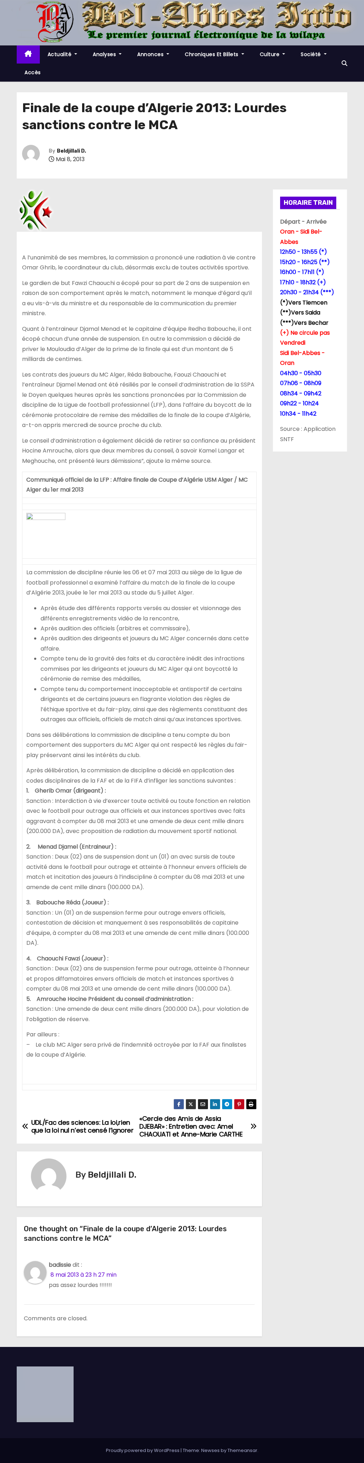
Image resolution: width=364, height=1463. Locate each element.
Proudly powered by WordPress (143, 1450)
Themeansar (242, 1450)
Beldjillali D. (71, 151)
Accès (33, 72)
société (311, 54)
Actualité (60, 54)
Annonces (151, 54)
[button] (344, 63)
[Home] (28, 54)
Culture (270, 54)
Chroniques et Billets (212, 54)
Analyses (105, 54)
